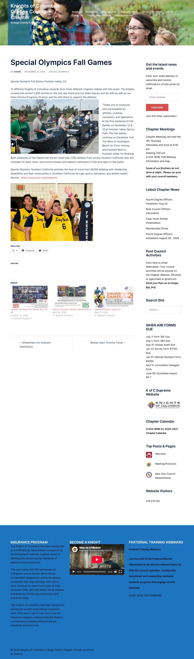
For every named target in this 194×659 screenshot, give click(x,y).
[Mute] (115, 571)
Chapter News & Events (99, 15)
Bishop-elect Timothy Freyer (106, 342)
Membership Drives (157, 228)
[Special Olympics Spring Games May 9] (71, 297)
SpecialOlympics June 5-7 (107, 309)
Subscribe (157, 107)
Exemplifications (129, 11)
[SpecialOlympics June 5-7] (113, 297)
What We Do (91, 11)
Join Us (169, 11)
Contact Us (77, 15)
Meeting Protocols (165, 463)
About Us (76, 11)
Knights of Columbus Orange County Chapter (35, 11)
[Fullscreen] (120, 571)
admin (17, 72)
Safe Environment (124, 15)
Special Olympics (59, 72)
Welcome (160, 453)
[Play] (73, 571)
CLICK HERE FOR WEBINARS (145, 595)
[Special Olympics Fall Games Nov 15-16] (30, 297)
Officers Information (151, 11)
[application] (97, 559)
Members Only (109, 11)
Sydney (18, 653)
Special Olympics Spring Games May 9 (71, 309)
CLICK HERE (153, 428)
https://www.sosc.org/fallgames (39, 177)
